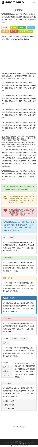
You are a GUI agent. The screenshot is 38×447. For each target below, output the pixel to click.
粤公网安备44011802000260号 (20, 446)
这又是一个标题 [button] (8, 408)
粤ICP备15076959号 (25, 444)
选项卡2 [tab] (14, 338)
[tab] (19, 383)
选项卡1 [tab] (6, 338)
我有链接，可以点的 (25, 31)
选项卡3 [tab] (23, 338)
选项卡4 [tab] (6, 343)
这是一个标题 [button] (7, 383)
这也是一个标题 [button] (8, 401)
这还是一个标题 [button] (8, 405)
